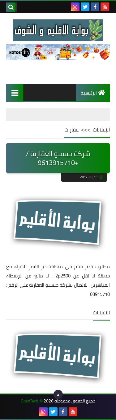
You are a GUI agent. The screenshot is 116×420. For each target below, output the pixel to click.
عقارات (71, 129)
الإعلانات (101, 129)
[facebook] (95, 6)
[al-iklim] (58, 30)
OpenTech (29, 401)
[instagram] (75, 6)
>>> (86, 129)
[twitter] (85, 6)
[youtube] (105, 6)
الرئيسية (89, 93)
